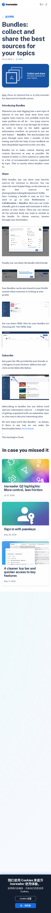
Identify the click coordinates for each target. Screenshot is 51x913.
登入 (42, 4)
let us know (28, 428)
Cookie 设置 (25, 898)
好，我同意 (25, 905)
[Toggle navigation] (46, 4)
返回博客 (9, 16)
